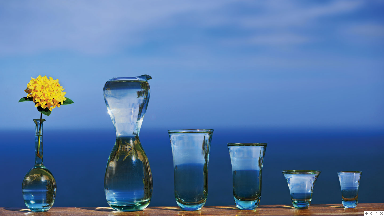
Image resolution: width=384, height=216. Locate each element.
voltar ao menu (381, 213)
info (366, 213)
